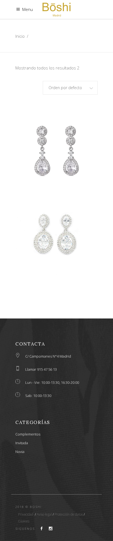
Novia (19, 451)
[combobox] (70, 88)
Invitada (21, 442)
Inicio (20, 36)
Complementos (27, 434)
